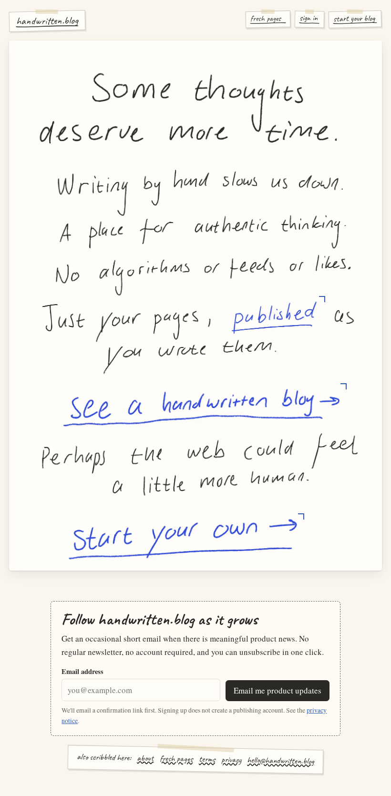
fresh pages (176, 758)
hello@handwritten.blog (280, 760)
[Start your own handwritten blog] (183, 539)
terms (207, 759)
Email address (82, 671)
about (145, 757)
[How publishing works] (274, 317)
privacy (231, 759)
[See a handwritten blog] (201, 406)
